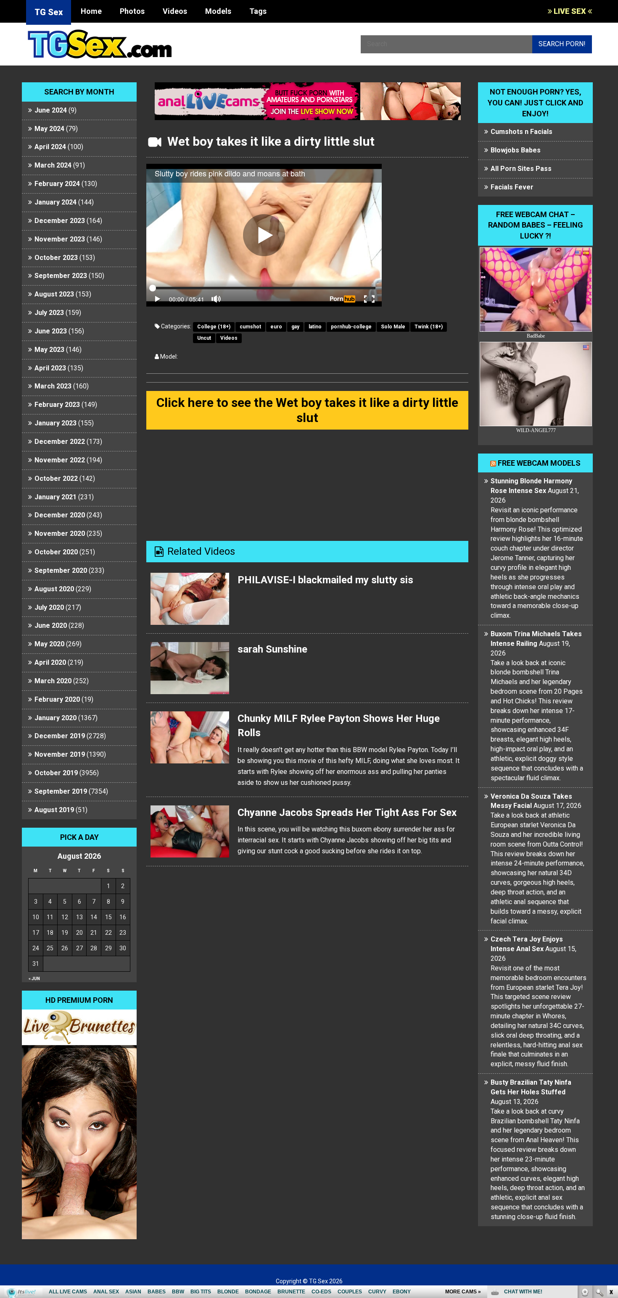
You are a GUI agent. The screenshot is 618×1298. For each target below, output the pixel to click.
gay (295, 327)
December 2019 (59, 736)
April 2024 (50, 147)
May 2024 (49, 129)
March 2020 (52, 681)
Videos (175, 11)
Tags (258, 11)
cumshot (250, 327)
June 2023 (50, 331)
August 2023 (54, 294)
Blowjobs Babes (516, 150)
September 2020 (60, 570)
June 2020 (50, 625)
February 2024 (57, 184)
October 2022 (56, 478)
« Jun (34, 978)
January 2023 (55, 423)
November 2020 (59, 534)
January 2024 (55, 202)
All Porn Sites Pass (521, 169)
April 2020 (50, 662)
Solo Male (393, 327)
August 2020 (54, 589)
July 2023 (49, 313)
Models (218, 11)
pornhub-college (351, 327)
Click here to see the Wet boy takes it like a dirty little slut (307, 410)
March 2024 (52, 165)
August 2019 (54, 810)
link (610, 1167)
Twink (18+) (429, 327)
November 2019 (59, 754)
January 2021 (55, 497)
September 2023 (60, 276)
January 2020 (55, 718)
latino (315, 327)
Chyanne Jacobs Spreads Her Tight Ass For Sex (347, 812)
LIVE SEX (570, 11)
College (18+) (213, 327)
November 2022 (59, 460)
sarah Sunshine (272, 649)
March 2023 (52, 386)
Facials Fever (512, 187)
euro (276, 327)
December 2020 (59, 515)
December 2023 (59, 221)
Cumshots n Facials (521, 132)
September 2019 (60, 791)
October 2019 (56, 773)
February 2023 (57, 405)
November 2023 (59, 239)
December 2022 (59, 442)
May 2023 (49, 350)
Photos (132, 11)
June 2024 (50, 110)
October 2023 (56, 258)
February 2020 (57, 699)
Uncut (204, 338)
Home (91, 11)
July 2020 (49, 607)
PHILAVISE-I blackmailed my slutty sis (325, 580)
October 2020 (56, 552)
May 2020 (49, 644)
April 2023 (50, 368)
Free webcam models (539, 463)
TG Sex (48, 12)
